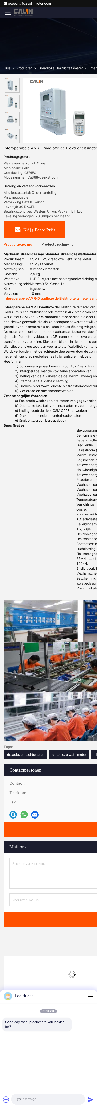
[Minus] (90, 996)
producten (24, 68)
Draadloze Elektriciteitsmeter (61, 68)
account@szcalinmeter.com (29, 3)
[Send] (90, 1099)
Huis (7, 68)
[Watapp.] (24, 814)
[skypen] (13, 814)
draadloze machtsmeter (25, 754)
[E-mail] (35, 814)
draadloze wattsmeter (69, 754)
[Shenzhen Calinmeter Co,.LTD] (23, 12)
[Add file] (6, 1099)
